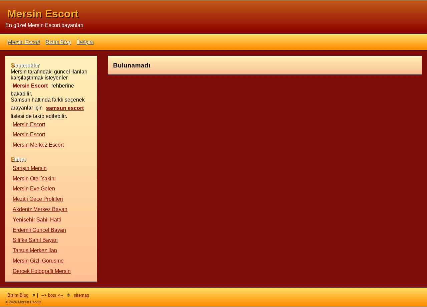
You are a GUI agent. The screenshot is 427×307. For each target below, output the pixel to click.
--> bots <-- (52, 295)
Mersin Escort (42, 14)
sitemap (81, 295)
